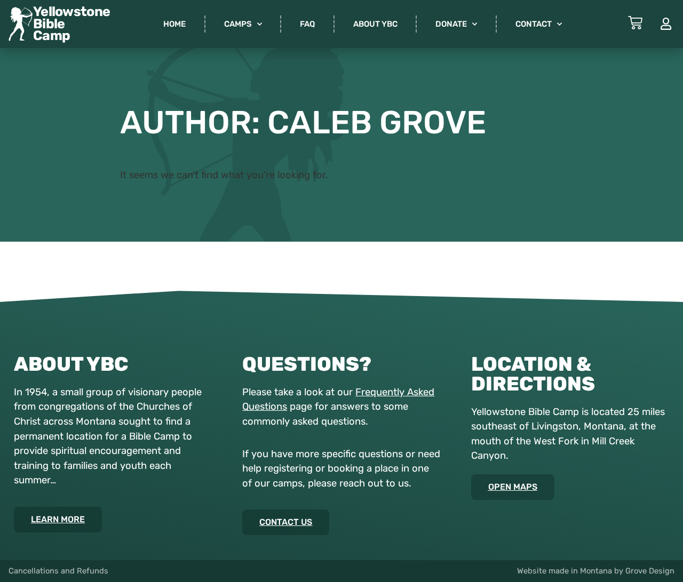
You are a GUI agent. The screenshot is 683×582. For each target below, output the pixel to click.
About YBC (375, 24)
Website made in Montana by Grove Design (595, 571)
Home (174, 24)
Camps (238, 24)
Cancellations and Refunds (58, 571)
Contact (533, 24)
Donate (451, 24)
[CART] (635, 22)
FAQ (307, 24)
